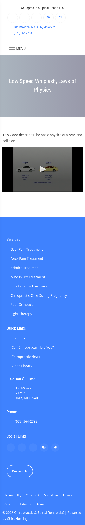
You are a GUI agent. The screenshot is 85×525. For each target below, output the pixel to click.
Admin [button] (41, 504)
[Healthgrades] (48, 17)
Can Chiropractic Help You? (33, 347)
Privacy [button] (68, 495)
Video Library (22, 365)
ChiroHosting (17, 518)
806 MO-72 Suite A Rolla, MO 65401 (34, 27)
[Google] (13, 17)
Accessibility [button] (12, 495)
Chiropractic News (26, 356)
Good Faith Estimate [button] (18, 504)
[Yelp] (37, 17)
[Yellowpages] (60, 17)
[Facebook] (25, 17)
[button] (42, 169)
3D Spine (18, 338)
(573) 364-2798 (23, 33)
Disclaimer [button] (51, 495)
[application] (42, 169)
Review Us (20, 471)
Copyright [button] (32, 495)
